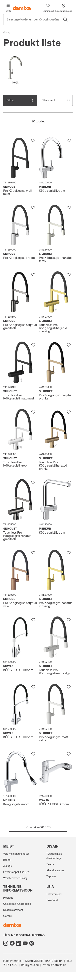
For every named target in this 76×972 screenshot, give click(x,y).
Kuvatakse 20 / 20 (38, 827)
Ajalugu (7, 866)
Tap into (51, 876)
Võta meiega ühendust (16, 853)
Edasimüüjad (54, 894)
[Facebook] (12, 943)
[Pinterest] (31, 943)
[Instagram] (5, 943)
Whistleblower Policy (15, 878)
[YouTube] (25, 943)
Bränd (7, 860)
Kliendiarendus (55, 870)
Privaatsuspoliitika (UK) (16, 872)
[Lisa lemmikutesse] (33, 141)
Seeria (50, 864)
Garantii (8, 916)
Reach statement (13, 910)
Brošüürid (52, 900)
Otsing (6, 32)
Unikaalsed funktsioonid (17, 903)
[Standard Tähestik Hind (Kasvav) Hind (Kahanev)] (56, 100)
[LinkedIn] (18, 943)
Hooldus (8, 897)
